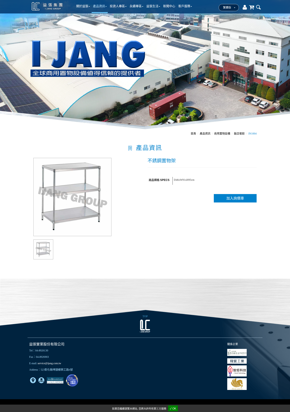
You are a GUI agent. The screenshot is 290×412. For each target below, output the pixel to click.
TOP (145, 316)
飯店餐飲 (239, 133)
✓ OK (173, 408)
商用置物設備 (222, 133)
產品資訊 (205, 133)
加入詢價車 (235, 198)
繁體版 (227, 7)
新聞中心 (169, 6)
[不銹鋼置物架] (72, 196)
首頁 (193, 133)
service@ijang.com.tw (49, 363)
